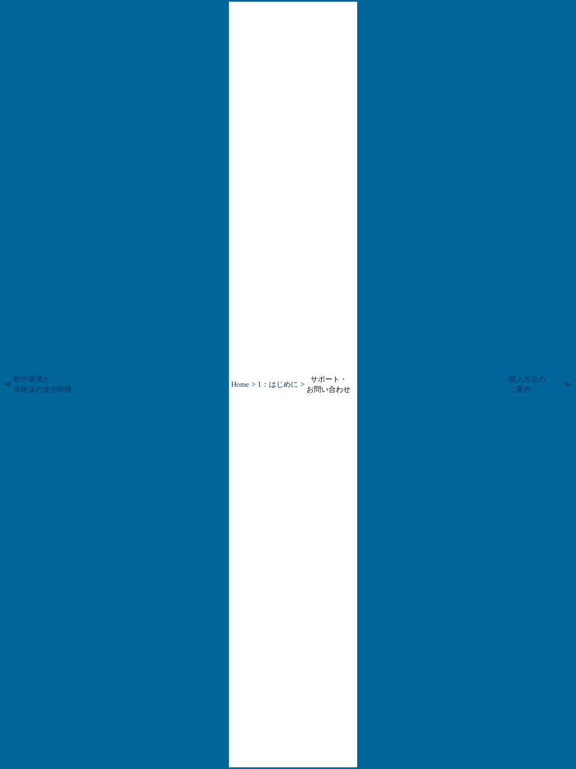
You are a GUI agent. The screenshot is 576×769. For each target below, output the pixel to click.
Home (240, 384)
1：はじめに (278, 384)
